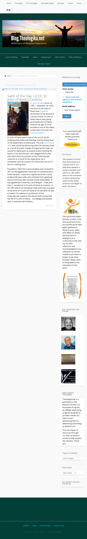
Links (34, 526)
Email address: (68, 106)
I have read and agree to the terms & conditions (72, 99)
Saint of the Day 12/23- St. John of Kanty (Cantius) (27, 98)
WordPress (58, 532)
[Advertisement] (43, 509)
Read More (49, 206)
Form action (67, 89)
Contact (26, 526)
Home (9, 76)
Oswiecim (44, 111)
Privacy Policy (45, 526)
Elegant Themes (39, 532)
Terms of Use (59, 526)
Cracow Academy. (37, 133)
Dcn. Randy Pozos (19, 85)
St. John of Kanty (37, 103)
